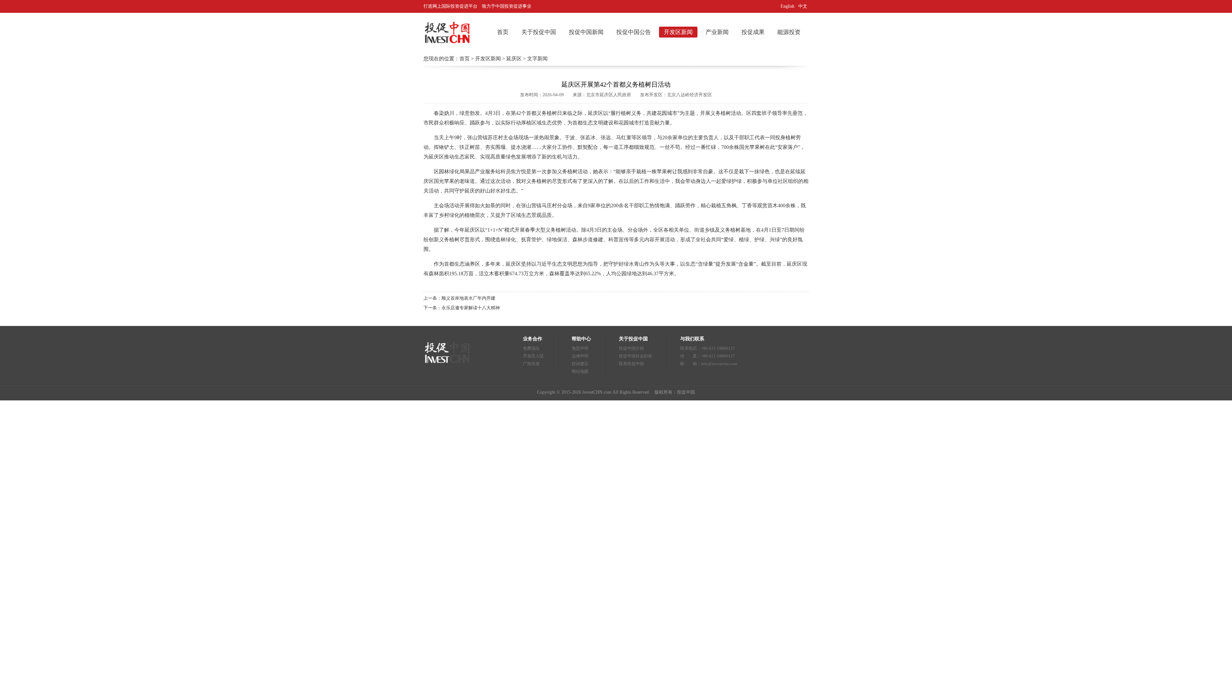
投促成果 (753, 32)
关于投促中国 (538, 32)
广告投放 (531, 363)
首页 (503, 32)
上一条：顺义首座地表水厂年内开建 (459, 298)
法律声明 (580, 356)
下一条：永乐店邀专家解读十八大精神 (462, 307)
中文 (803, 6)
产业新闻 (717, 32)
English (787, 6)
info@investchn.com (719, 363)
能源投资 (788, 32)
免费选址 (531, 348)
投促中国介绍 (631, 348)
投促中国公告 (633, 32)
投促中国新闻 (586, 32)
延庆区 (514, 58)
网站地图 (580, 371)
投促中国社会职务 (635, 356)
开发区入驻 (533, 356)
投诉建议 (580, 363)
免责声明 (580, 348)
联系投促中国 (631, 363)
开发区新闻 (678, 32)
